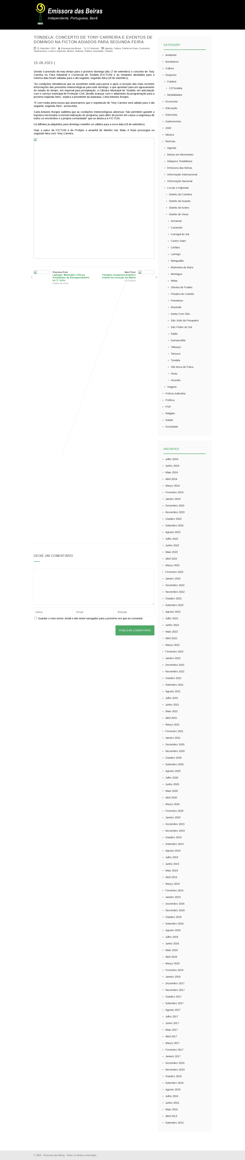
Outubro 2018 (173, 916)
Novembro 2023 (175, 512)
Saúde (169, 419)
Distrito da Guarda (179, 200)
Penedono (177, 300)
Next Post (119, 275)
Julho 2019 (171, 857)
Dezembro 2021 (174, 664)
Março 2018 (172, 963)
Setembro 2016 (174, 1082)
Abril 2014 (171, 1115)
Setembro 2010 (174, 1122)
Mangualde (177, 260)
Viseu (174, 373)
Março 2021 (172, 724)
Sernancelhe (178, 340)
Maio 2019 (171, 870)
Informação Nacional (179, 181)
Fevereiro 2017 (174, 1049)
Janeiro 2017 (172, 1056)
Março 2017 (172, 1043)
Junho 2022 (172, 624)
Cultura (117, 48)
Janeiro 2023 (172, 578)
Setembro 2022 (174, 605)
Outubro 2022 (173, 598)
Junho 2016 (172, 1102)
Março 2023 (172, 565)
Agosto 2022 (172, 611)
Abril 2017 (171, 1036)
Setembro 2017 (174, 1003)
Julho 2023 (171, 538)
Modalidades (174, 94)
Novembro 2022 (175, 591)
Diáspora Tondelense (179, 161)
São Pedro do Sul (181, 327)
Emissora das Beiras (179, 167)
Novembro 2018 (175, 910)
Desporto (170, 74)
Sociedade (98, 51)
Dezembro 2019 (174, 824)
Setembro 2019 (174, 843)
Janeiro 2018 (172, 976)
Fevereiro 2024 (174, 492)
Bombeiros (172, 61)
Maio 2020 (171, 790)
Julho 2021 (171, 697)
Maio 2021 (171, 711)
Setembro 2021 (174, 684)
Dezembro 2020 (174, 744)
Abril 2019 (171, 877)
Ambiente (170, 54)
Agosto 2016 (172, 1089)
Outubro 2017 (173, 996)
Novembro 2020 (175, 751)
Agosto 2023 (172, 532)
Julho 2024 (171, 459)
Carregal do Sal (180, 234)
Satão (174, 333)
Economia (144, 48)
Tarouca (175, 353)
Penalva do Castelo (182, 293)
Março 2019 (172, 883)
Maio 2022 (171, 631)
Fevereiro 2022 (174, 651)
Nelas (174, 280)
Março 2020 (172, 804)
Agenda (108, 48)
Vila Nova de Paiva (182, 366)
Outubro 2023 (173, 518)
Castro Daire (178, 240)
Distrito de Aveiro (179, 207)
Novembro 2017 (175, 989)
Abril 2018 (171, 956)
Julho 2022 (171, 618)
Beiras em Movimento (180, 154)
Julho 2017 (171, 1016)
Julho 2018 (171, 936)
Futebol (171, 81)
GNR (168, 127)
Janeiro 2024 (172, 498)
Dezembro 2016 (174, 1062)
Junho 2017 (172, 1023)
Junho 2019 (172, 863)
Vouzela (175, 380)
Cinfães (175, 247)
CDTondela (130, 280)
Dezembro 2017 (174, 983)
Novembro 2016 (175, 1069)
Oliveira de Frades (181, 287)
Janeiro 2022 (172, 658)
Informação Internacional (182, 174)
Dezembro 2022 (174, 585)
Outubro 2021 (173, 678)
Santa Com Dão (180, 313)
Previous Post (71, 276)
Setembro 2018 (174, 923)
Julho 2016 (171, 1096)
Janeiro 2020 (172, 817)
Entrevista (171, 114)
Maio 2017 (171, 1029)
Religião (170, 413)
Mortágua (176, 273)
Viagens (172, 386)
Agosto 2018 (172, 930)
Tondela (109, 51)
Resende (176, 307)
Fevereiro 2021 (174, 731)
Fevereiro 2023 (174, 571)
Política (88, 51)
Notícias (79, 51)
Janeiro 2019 (172, 897)
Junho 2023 (172, 545)
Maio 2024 (171, 472)
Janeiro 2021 (172, 737)
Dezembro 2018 (174, 903)
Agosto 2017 (172, 1009)
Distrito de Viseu (130, 48)
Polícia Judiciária (175, 393)
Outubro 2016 (173, 1076)
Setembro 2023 (174, 525)
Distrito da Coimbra (180, 194)
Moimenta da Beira (182, 267)
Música (70, 51)
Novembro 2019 (175, 830)
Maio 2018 (171, 950)
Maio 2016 (171, 1109)
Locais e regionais (57, 51)
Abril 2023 (171, 558)
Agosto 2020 (172, 770)
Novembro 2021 (175, 671)
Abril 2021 (171, 717)
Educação (171, 108)
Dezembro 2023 (174, 505)
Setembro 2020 (174, 764)
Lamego (176, 254)
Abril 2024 (171, 478)
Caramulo (176, 227)
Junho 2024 (172, 465)
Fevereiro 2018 (174, 970)
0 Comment (93, 48)
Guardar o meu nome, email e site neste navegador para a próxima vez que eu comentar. (90, 618)
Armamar (176, 220)
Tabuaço (176, 346)
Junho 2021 (172, 704)
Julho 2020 (171, 777)
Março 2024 (172, 485)
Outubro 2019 (173, 837)
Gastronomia (40, 51)
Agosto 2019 (172, 850)
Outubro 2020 (173, 757)
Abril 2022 (171, 638)
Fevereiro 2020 (174, 810)
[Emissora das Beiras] (69, 24)
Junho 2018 (172, 943)
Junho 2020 (172, 784)
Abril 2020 (171, 797)
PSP (168, 406)
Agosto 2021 (172, 691)
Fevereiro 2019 (174, 890)
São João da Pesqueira (185, 320)
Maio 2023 (171, 551)
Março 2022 (172, 644)
